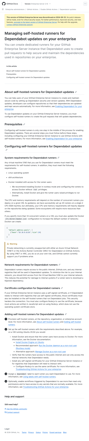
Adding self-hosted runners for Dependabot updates (34, 314)
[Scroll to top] (84, 436)
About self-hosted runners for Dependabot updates (39, 92)
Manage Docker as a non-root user (50, 351)
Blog (65, 432)
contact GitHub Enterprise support (20, 25)
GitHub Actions (32, 9)
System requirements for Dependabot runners (31, 157)
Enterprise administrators (15, 9)
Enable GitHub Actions (49, 9)
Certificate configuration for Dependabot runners (32, 288)
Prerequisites (13, 124)
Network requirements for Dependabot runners (31, 264)
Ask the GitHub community (17, 409)
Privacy (31, 432)
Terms (24, 432)
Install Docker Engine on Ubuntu (30, 342)
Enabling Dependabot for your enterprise (64, 138)
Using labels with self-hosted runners (39, 376)
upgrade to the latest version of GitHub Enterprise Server (35, 22)
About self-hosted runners (48, 322)
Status (38, 432)
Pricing (45, 432)
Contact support (13, 412)
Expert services (55, 432)
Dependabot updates (68, 9)
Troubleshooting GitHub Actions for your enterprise (38, 369)
